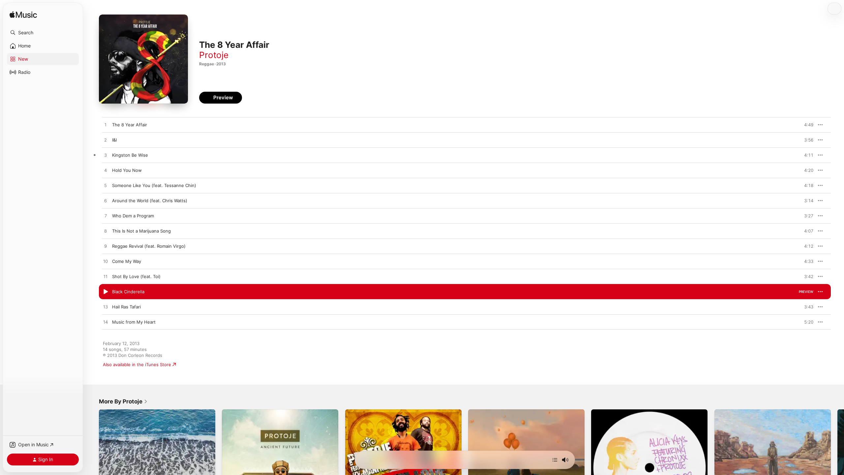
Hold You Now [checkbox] (127, 170)
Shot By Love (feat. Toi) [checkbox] (136, 276)
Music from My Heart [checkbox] (134, 322)
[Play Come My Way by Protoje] (105, 262)
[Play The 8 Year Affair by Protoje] (105, 125)
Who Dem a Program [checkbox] (133, 215)
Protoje (213, 55)
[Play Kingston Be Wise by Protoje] (105, 155)
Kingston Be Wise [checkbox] (130, 155)
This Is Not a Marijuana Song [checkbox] (141, 231)
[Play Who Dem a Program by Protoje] (105, 216)
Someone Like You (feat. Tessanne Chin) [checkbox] (154, 185)
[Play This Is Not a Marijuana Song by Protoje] (105, 231)
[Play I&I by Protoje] (105, 140)
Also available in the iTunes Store (137, 364)
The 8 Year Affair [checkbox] (129, 124)
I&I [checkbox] (114, 139)
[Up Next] (555, 459)
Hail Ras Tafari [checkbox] (126, 306)
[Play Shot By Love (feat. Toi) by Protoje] (105, 277)
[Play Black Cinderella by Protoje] (105, 292)
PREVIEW (806, 125)
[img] (23, 15)
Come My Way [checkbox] (126, 261)
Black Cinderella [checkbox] (128, 291)
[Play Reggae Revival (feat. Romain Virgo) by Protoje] (105, 246)
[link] (123, 401)
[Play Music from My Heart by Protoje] (105, 322)
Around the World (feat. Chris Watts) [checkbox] (149, 200)
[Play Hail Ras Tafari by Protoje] (105, 307)
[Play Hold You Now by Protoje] (105, 171)
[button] (42, 32)
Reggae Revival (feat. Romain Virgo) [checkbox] (149, 246)
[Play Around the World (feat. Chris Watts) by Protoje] (105, 201)
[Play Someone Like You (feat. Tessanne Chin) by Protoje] (105, 186)
